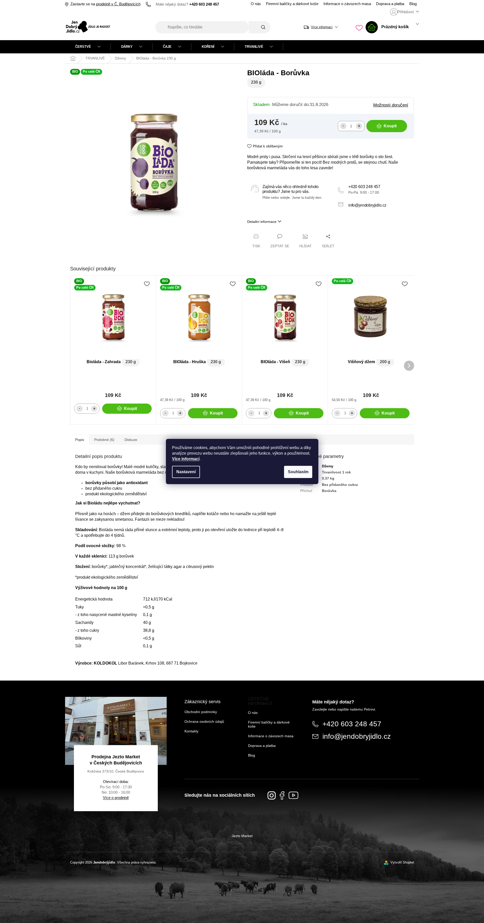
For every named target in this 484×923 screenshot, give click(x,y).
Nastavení (186, 472)
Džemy (327, 466)
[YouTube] (293, 795)
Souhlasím (298, 472)
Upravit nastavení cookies (177, 862)
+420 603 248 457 (364, 186)
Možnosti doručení (390, 104)
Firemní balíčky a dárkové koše (292, 4)
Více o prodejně (116, 797)
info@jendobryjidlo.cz (367, 205)
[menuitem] (88, 46)
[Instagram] (272, 795)
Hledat (259, 27)
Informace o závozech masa (347, 4)
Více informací (185, 459)
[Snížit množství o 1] (343, 126)
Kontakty (191, 731)
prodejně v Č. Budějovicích (118, 4)
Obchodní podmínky (200, 712)
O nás (256, 4)
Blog (413, 4)
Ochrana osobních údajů (204, 721)
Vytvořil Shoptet (402, 862)
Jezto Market (242, 836)
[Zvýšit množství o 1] (359, 126)
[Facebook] (282, 795)
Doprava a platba (390, 4)
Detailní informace (261, 222)
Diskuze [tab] (130, 440)
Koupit (390, 126)
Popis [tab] (79, 440)
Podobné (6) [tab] (104, 440)
